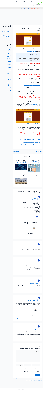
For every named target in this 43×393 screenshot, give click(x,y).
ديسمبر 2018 (9, 91)
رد (17, 236)
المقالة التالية (16, 151)
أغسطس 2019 (9, 84)
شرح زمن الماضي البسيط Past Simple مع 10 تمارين (31, 142)
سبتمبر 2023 (9, 56)
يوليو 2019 (9, 85)
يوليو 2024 (9, 53)
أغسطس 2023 (9, 58)
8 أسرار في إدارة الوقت (36, 160)
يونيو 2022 (9, 70)
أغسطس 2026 (9, 47)
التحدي (40, 3)
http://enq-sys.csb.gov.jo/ (33, 104)
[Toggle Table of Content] (38, 54)
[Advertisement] (21, 16)
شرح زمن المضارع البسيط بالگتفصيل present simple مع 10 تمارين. (29, 136)
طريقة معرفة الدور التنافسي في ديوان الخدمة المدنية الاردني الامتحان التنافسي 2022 (28, 59)
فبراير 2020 (9, 79)
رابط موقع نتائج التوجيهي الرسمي (6, 31)
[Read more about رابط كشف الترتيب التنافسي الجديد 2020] (21, 181)
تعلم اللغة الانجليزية (34, 161)
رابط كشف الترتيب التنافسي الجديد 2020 (22, 175)
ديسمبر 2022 (9, 64)
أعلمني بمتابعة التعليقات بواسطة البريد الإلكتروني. (31, 368)
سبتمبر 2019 (9, 82)
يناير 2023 (9, 62)
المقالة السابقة (39, 151)
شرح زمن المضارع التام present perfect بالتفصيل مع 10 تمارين (29, 144)
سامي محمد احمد (36, 198)
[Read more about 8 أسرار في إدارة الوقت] (34, 167)
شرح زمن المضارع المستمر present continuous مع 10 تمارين (29, 139)
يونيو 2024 (9, 55)
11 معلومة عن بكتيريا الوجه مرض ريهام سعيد (21, 161)
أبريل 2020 (9, 76)
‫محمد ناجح (32, 229)
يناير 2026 (9, 50)
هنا (24, 65)
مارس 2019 (9, 88)
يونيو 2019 (9, 87)
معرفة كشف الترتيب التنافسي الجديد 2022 (32, 55)
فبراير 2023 (9, 61)
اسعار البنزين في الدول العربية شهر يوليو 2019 (35, 175)
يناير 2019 (9, 90)
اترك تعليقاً (39, 161)
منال (37, 299)
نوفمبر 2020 (9, 73)
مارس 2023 (9, 59)
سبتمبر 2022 (9, 67)
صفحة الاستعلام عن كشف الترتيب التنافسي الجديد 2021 (31, 123)
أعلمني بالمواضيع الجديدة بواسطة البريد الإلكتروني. (30, 371)
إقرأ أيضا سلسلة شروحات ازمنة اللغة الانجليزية (31, 60)
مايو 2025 (9, 52)
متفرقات (31, 161)
